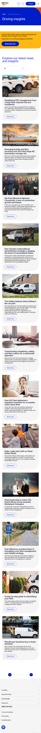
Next (31, 674)
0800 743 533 (7, 706)
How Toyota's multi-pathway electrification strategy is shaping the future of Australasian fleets (20, 251)
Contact (30, 4)
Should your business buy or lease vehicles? (20, 643)
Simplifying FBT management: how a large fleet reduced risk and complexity (20, 102)
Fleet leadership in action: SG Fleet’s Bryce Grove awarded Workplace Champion (18, 502)
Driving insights (14, 14)
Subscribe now (10, 44)
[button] (23, 3)
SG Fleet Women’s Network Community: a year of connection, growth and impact (20, 200)
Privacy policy (5, 716)
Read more (10, 117)
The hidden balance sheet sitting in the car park (20, 302)
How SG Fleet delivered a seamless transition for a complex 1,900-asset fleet (20, 402)
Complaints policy (6, 720)
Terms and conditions (7, 712)
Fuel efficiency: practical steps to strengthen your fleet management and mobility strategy (20, 551)
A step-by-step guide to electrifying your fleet (20, 597)
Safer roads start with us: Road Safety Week (18, 452)
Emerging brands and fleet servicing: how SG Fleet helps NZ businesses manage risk (20, 151)
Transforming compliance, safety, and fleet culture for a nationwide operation (20, 353)
